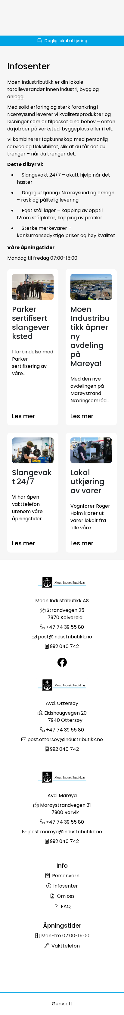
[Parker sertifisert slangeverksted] (33, 287)
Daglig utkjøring (40, 192)
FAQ (65, 906)
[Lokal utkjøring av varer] (91, 450)
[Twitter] (62, 662)
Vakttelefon (65, 945)
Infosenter (65, 885)
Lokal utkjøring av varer (87, 481)
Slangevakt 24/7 (41, 174)
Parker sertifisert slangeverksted (31, 323)
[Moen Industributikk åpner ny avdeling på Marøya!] (91, 287)
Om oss (65, 896)
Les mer (23, 416)
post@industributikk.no (65, 636)
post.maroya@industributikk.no (65, 831)
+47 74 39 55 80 (65, 627)
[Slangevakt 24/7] (33, 450)
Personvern (65, 875)
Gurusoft (62, 1003)
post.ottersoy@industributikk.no (65, 739)
